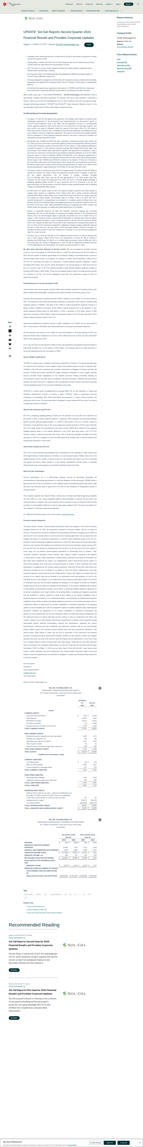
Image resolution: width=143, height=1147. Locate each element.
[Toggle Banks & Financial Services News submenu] (69, 11)
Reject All (110, 1142)
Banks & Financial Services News (59, 11)
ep (70, 894)
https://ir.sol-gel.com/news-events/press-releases (44, 913)
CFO (25, 898)
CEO (89, 894)
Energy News (43, 11)
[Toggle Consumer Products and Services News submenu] (37, 11)
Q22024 (38, 894)
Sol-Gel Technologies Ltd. (67, 44)
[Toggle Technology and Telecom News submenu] (121, 11)
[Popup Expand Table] (99, 688)
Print (118, 59)
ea (84, 894)
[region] (71, 1143)
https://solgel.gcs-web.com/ (37, 910)
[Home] (12, 4)
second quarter (28, 894)
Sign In (118, 4)
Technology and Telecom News (112, 11)
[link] (69, 4)
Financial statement (55, 894)
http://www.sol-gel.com (125, 47)
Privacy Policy (72, 1145)
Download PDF (122, 62)
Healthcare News (76, 11)
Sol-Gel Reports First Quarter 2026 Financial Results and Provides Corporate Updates (32, 992)
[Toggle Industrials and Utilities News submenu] (103, 11)
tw (75, 894)
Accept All (123, 1142)
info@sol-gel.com (29, 673)
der (65, 894)
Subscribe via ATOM (124, 68)
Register (128, 4)
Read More (14, 970)
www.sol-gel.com (68, 514)
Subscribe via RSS (123, 65)
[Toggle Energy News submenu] (50, 11)
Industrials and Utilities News (93, 11)
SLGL (45, 894)
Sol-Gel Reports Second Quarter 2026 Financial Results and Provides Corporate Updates (31, 945)
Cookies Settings (95, 1142)
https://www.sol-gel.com (35, 906)
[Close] (140, 1143)
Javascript (121, 71)
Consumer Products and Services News (28, 11)
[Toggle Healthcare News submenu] (84, 11)
